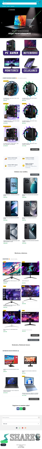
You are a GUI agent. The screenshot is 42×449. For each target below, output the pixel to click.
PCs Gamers (4, 6)
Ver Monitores (35, 335)
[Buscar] (39, 417)
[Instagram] (24, 408)
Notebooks (12, 6)
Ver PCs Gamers (35, 149)
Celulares (8, 6)
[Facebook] (18, 408)
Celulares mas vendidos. (21, 172)
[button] (2, 23)
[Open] (3, 1)
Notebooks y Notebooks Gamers (21, 345)
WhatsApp (5, 441)
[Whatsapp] (21, 408)
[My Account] (37, 1)
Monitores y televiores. (21, 253)
